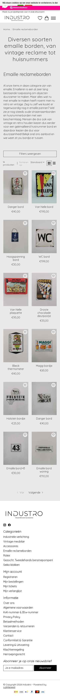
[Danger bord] (15, 186)
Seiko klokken (11, 564)
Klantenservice (12, 631)
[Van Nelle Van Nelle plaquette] (15, 289)
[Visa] (42, 692)
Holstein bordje (15, 418)
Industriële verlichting (16, 536)
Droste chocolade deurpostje (44, 313)
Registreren (10, 577)
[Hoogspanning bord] (15, 236)
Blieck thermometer (16, 367)
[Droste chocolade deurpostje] (44, 289)
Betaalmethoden (13, 621)
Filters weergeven (30, 153)
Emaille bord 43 (15, 468)
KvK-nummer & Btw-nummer (20, 612)
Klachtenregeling (13, 649)
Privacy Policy (11, 617)
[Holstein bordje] (15, 398)
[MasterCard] (37, 692)
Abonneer (45, 668)
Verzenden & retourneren (18, 626)
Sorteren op (23, 163)
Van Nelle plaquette (16, 311)
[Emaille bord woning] (44, 448)
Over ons (8, 603)
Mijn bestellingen (13, 581)
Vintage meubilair (14, 541)
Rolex (6, 555)
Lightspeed (9, 687)
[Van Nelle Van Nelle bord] (44, 186)
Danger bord (16, 207)
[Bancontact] (26, 692)
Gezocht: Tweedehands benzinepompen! (28, 560)
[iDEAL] (16, 692)
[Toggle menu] (53, 18)
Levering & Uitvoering (16, 645)
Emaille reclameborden (17, 550)
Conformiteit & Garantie (17, 640)
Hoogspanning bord (16, 258)
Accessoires (10, 546)
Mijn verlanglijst (12, 591)
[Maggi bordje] (44, 345)
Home (6, 29)
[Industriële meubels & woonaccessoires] (16, 18)
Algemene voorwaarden (18, 607)
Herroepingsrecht (14, 654)
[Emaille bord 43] (15, 448)
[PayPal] (32, 692)
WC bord (44, 256)
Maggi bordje (44, 365)
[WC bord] (44, 236)
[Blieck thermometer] (15, 345)
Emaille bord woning (44, 470)
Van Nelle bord (44, 207)
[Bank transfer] (21, 692)
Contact (8, 635)
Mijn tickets (10, 586)
